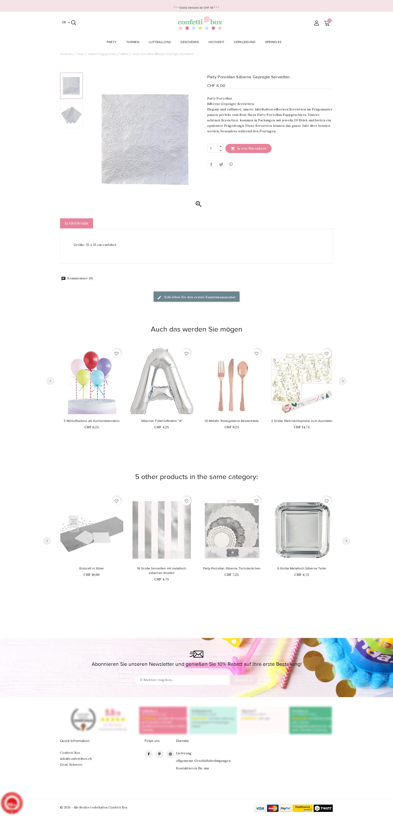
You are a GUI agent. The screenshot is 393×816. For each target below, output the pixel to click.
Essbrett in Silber (91, 568)
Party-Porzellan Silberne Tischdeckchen (232, 568)
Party (112, 42)
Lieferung (184, 753)
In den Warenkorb (249, 148)
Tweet (221, 164)
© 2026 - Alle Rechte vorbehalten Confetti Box (94, 807)
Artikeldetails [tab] (76, 223)
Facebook (149, 754)
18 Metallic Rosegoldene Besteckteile (232, 421)
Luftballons (160, 42)
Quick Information (75, 741)
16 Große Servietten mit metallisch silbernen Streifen (161, 570)
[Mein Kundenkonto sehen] (316, 23)
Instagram (170, 754)
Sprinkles (273, 42)
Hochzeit (216, 42)
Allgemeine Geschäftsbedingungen (203, 761)
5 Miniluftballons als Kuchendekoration (92, 421)
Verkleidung (244, 42)
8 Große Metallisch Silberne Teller (302, 568)
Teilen (211, 164)
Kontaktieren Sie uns (192, 768)
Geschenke (189, 42)
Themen (132, 42)
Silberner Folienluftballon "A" (162, 421)
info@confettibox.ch (76, 759)
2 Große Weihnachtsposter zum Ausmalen (301, 421)
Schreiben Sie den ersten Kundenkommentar (199, 297)
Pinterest (230, 164)
